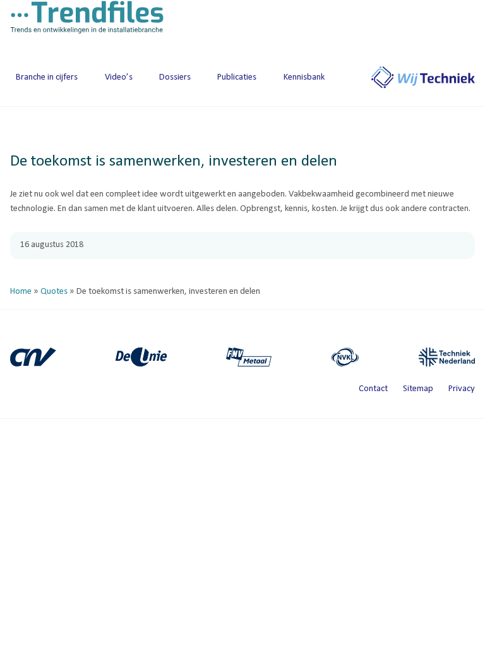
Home (21, 291)
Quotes (54, 291)
